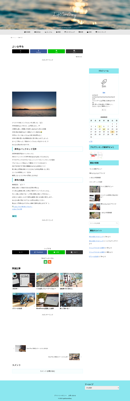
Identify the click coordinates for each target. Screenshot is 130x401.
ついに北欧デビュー (95, 169)
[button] (74, 51)
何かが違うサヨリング (96, 236)
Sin (104, 92)
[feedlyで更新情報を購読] (45, 262)
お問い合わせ (72, 395)
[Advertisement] (47, 73)
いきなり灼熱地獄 (95, 177)
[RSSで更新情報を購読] (49, 262)
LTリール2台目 (94, 256)
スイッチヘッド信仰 (95, 182)
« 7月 (90, 141)
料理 (15, 216)
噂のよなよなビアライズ (97, 173)
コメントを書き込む (47, 371)
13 (104, 129)
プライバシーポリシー (60, 395)
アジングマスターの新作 (97, 248)
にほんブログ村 (17, 209)
